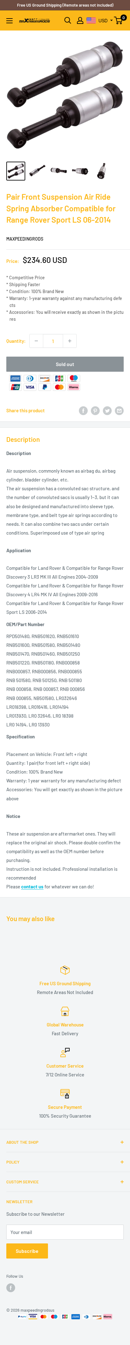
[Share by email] (119, 410)
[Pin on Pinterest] (95, 410)
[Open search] (67, 20)
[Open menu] (9, 20)
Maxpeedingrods (24, 239)
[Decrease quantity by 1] (36, 340)
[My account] (80, 20)
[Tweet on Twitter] (107, 410)
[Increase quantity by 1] (69, 340)
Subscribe (27, 1251)
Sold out (65, 364)
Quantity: (16, 341)
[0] (118, 20)
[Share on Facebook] (83, 410)
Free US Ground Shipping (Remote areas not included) (65, 5)
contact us (32, 886)
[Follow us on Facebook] (10, 1287)
